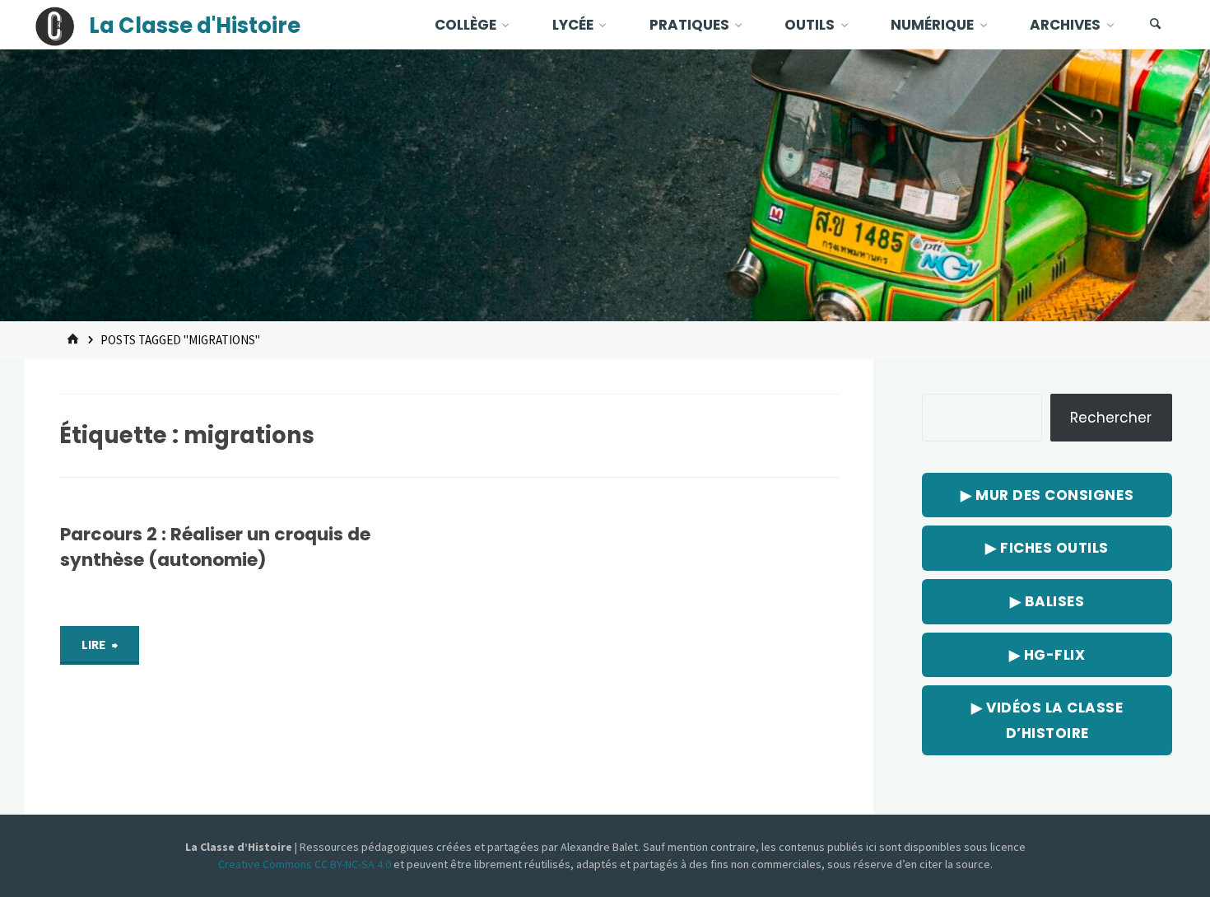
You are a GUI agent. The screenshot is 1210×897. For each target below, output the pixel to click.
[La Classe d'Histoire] (55, 25)
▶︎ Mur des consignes (1047, 495)
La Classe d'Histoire (194, 25)
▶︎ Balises (1047, 601)
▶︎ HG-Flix (1047, 655)
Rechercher (1111, 417)
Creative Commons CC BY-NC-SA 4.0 (305, 864)
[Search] (1156, 24)
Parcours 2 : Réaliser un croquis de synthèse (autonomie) (215, 546)
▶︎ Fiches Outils (1047, 548)
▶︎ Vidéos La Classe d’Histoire (1047, 720)
